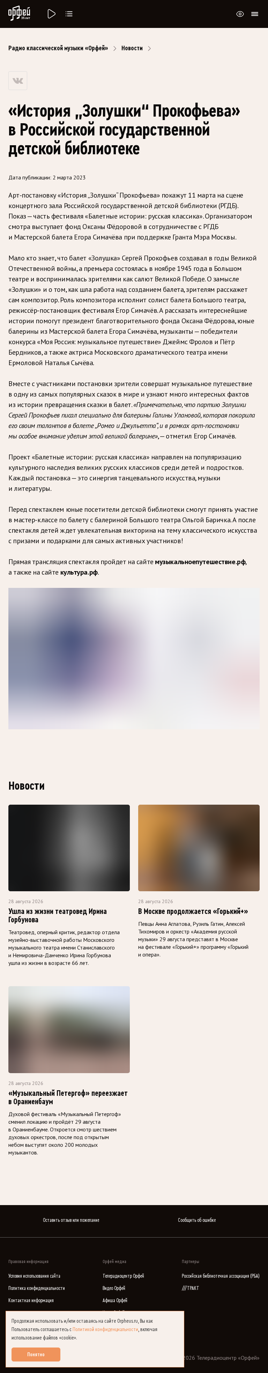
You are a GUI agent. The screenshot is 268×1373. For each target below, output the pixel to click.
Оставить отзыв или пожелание (71, 1220)
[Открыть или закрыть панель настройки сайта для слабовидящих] (240, 14)
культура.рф (78, 572)
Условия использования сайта (34, 1276)
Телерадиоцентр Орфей (123, 1276)
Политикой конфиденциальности (105, 1329)
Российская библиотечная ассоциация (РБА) (221, 1276)
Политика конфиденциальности (36, 1288)
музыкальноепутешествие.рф (200, 561)
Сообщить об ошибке (197, 1220)
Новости (132, 48)
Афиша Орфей (115, 1300)
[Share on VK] (18, 81)
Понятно (36, 1354)
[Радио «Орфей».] (51, 14)
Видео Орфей (114, 1288)
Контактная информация (31, 1300)
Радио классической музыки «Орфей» (58, 48)
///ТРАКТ (190, 1288)
